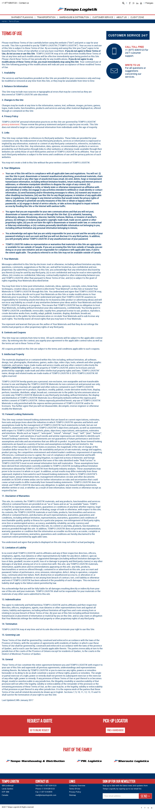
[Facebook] (129, 3)
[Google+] (133, 3)
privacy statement (10, 124)
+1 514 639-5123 (48, 788)
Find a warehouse (115, 730)
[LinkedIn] (137, 3)
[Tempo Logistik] (77, 9)
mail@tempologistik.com (45, 795)
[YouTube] (141, 3)
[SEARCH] (123, 3)
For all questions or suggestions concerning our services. (135, 70)
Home (4, 21)
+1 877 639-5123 (9, 2)
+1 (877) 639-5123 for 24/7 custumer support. (136, 51)
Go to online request (39, 730)
